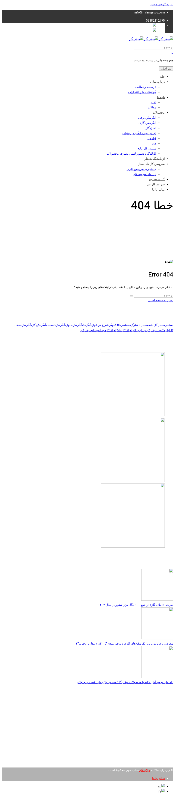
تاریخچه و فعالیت (145, 87)
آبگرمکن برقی (147, 117)
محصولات (159, 112)
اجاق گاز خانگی (124, 330)
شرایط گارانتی (155, 184)
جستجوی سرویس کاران (141, 169)
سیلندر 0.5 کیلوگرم (118, 325)
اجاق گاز (151, 128)
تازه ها (161, 97)
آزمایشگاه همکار (154, 158)
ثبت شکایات (157, 762)
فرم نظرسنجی (155, 757)
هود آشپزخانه (98, 330)
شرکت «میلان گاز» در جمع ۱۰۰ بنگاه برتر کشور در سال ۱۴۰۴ (135, 604)
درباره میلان (157, 81)
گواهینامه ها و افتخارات (142, 92)
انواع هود (102, 325)
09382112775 (155, 20)
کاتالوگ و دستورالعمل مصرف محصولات (131, 153)
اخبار (153, 102)
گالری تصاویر (157, 179)
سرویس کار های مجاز (151, 164)
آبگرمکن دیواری (73, 325)
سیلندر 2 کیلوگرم (139, 325)
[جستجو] (131, 296)
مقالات (152, 107)
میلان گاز (85, 330)
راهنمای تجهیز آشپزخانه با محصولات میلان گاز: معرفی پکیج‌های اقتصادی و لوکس (124, 682)
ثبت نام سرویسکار (144, 174)
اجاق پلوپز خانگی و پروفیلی (139, 133)
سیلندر (169, 325)
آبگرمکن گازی (147, 122)
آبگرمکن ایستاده (55, 325)
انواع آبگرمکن (89, 325)
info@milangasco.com (149, 12)
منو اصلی (166, 68)
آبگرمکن (165, 330)
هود (154, 143)
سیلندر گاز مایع (147, 148)
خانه (162, 76)
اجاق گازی (137, 330)
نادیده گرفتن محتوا (161, 4)
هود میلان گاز (153, 330)
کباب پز (151, 138)
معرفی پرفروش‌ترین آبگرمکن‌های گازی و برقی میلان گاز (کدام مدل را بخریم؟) (124, 643)
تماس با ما (158, 189)
